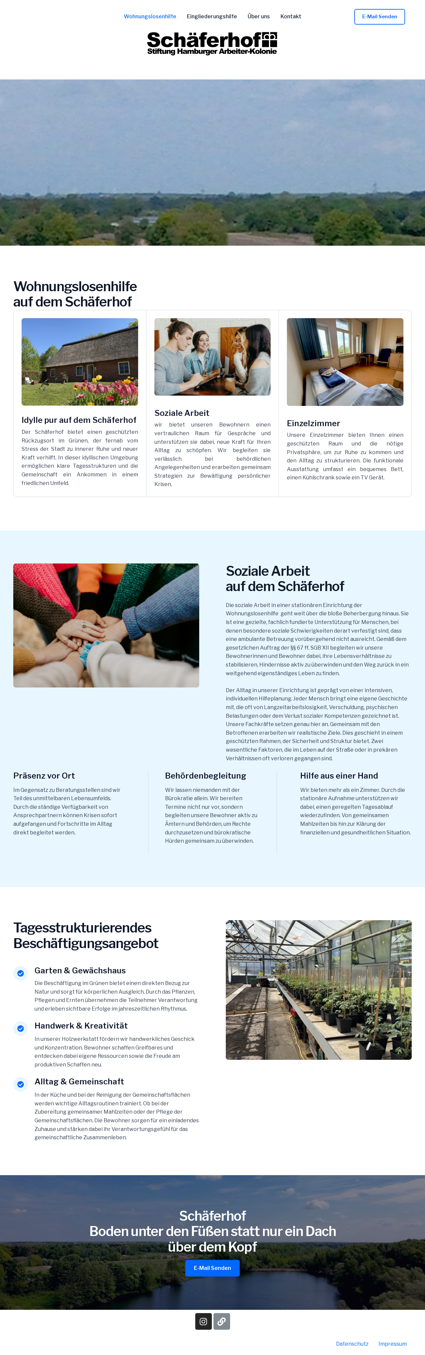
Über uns (259, 16)
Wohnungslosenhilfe (150, 16)
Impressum (393, 1344)
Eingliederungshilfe (212, 16)
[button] (379, 17)
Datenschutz (352, 1344)
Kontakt (291, 16)
